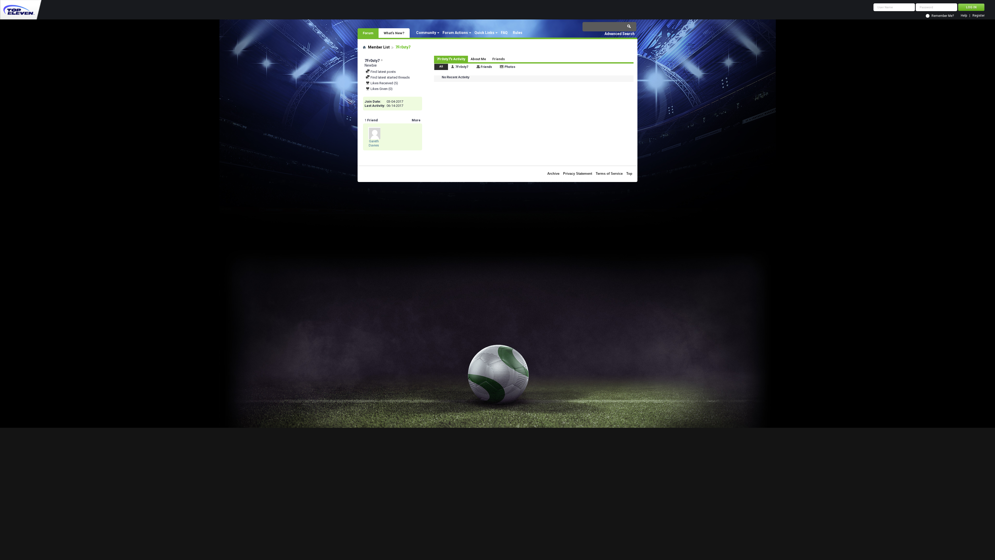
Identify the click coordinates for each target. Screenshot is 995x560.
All (441, 66)
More (416, 120)
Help (964, 15)
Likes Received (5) (384, 83)
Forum (368, 33)
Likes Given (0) (381, 89)
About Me (478, 59)
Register (978, 15)
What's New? (394, 33)
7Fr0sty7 (461, 67)
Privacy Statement (577, 174)
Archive (553, 174)
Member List (379, 47)
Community (426, 33)
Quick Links (484, 33)
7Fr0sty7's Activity (451, 59)
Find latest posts (383, 72)
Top (629, 174)
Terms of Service (609, 174)
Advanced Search (620, 34)
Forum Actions (455, 33)
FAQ (504, 33)
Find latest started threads (390, 77)
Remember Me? (943, 16)
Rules (517, 33)
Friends (498, 59)
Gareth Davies (374, 143)
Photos (509, 67)
